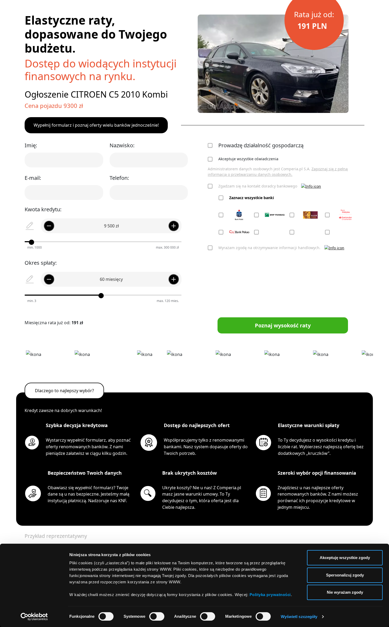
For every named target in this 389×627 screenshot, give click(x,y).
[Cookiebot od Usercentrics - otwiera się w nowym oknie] (34, 617)
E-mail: (33, 177)
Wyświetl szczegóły (299, 616)
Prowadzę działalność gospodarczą (261, 145)
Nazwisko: (122, 145)
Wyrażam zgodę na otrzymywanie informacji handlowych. (269, 247)
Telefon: (119, 177)
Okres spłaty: (41, 262)
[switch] (156, 616)
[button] (311, 186)
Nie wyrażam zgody (345, 592)
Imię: (31, 145)
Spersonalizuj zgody (345, 575)
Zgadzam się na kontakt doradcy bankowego (257, 186)
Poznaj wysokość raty (283, 325)
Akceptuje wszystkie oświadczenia (248, 158)
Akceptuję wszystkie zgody (345, 557)
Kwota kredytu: (43, 209)
